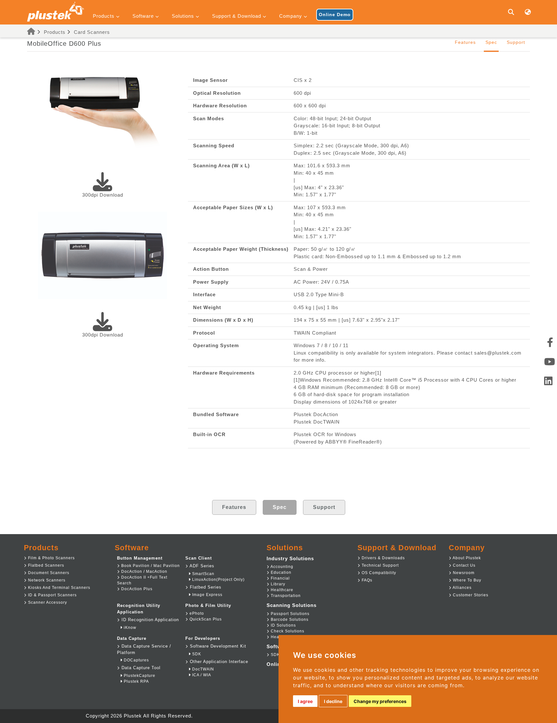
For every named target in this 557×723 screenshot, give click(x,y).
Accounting (281, 566)
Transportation (285, 595)
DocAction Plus (136, 589)
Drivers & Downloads (382, 558)
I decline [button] (333, 701)
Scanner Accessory (47, 602)
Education (280, 572)
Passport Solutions (289, 613)
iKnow (129, 627)
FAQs (366, 580)
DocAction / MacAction (143, 571)
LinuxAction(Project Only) (218, 579)
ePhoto (196, 613)
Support (516, 42)
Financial (279, 578)
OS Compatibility (378, 573)
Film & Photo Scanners (51, 558)
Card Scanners (92, 32)
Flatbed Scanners (45, 565)
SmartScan (202, 574)
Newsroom (463, 573)
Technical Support (379, 565)
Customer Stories (470, 595)
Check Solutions (286, 631)
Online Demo (335, 14)
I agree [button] (305, 701)
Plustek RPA (135, 681)
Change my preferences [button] (380, 701)
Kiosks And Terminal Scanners (58, 587)
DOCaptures (135, 660)
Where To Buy (466, 580)
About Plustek (466, 558)
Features (465, 42)
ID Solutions (282, 625)
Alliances (462, 587)
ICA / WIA (201, 675)
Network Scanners (46, 580)
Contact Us (463, 565)
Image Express (206, 594)
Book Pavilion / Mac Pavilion (150, 565)
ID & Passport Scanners (52, 595)
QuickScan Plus (205, 619)
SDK (196, 654)
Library (277, 584)
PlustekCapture (138, 675)
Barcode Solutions (288, 619)
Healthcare (281, 590)
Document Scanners (48, 573)
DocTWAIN (202, 669)
